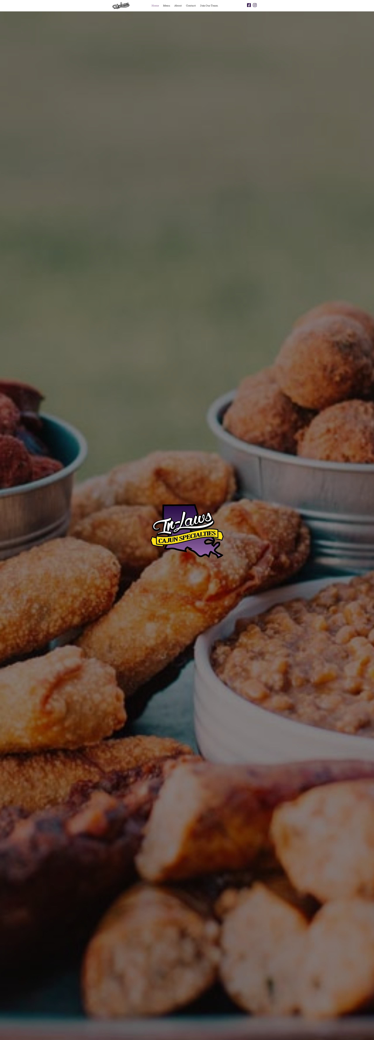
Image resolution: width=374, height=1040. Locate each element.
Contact (191, 6)
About (178, 6)
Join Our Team (209, 6)
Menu (166, 6)
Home (155, 6)
